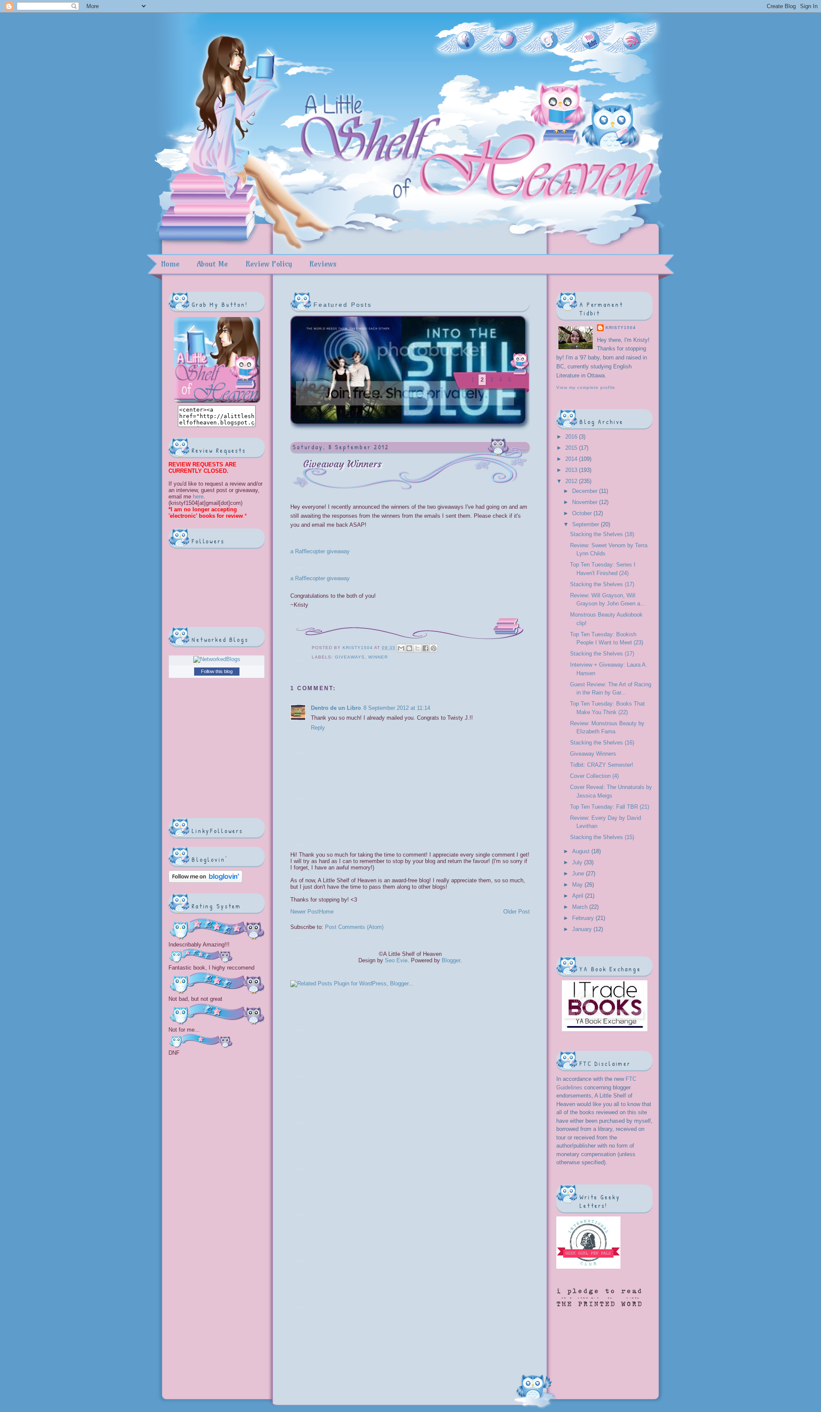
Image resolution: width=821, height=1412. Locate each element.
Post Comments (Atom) (354, 927)
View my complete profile (585, 387)
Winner (378, 657)
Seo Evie (396, 960)
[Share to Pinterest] (433, 648)
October (583, 513)
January (583, 929)
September (586, 524)
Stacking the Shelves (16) (602, 742)
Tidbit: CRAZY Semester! (601, 765)
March (580, 907)
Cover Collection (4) (594, 776)
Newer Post (304, 911)
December (585, 491)
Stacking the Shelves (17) (602, 584)
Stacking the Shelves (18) (602, 534)
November (585, 502)
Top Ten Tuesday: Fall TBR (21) (609, 807)
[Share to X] (417, 648)
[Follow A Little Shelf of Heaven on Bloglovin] (205, 881)
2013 (572, 470)
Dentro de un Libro (336, 708)
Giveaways (350, 657)
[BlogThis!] (409, 648)
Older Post (516, 911)
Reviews (323, 264)
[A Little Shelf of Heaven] (217, 402)
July (578, 862)
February (584, 918)
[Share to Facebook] (425, 648)
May (578, 884)
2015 (572, 448)
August (581, 851)
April (578, 896)
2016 (572, 436)
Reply (318, 727)
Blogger (451, 960)
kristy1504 (358, 647)
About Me (212, 264)
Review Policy (268, 264)
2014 (572, 459)
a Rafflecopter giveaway (320, 551)
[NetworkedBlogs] (216, 659)
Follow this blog (217, 671)
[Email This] (401, 648)
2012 (572, 481)
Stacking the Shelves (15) (602, 837)
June (579, 873)
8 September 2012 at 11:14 (396, 708)
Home (170, 264)
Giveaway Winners (593, 753)
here (197, 496)
